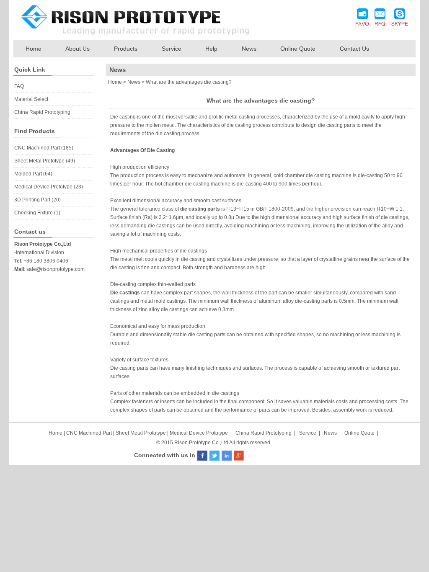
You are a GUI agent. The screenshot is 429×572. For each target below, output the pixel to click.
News (249, 48)
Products (125, 48)
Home (33, 48)
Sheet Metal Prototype (141, 433)
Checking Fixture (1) (37, 213)
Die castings (125, 293)
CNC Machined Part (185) (43, 148)
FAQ (19, 86)
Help (211, 48)
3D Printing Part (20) (37, 200)
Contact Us (354, 48)
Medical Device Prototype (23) (48, 187)
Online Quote (297, 48)
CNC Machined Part (89, 433)
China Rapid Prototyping (42, 112)
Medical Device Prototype (199, 433)
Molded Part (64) (33, 174)
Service (171, 48)
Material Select (31, 99)
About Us (77, 48)
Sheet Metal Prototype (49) (44, 161)
